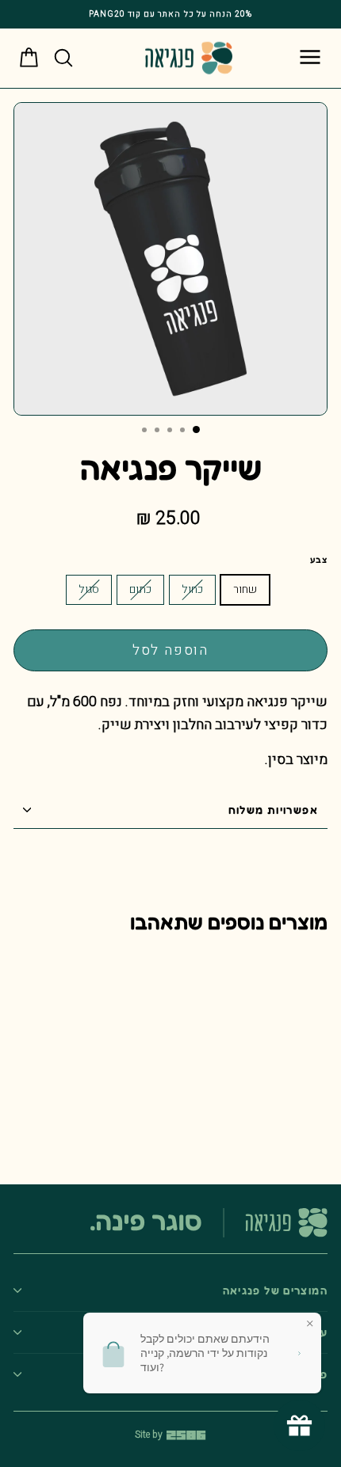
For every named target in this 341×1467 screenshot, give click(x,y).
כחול (192, 590)
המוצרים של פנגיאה (275, 1290)
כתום (140, 590)
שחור (245, 590)
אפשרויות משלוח (273, 810)
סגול (89, 590)
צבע (319, 559)
